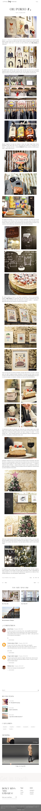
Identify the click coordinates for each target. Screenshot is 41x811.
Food (17, 12)
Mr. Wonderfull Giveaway (14, 702)
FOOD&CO (7, 577)
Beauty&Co (5, 726)
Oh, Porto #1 (24, 604)
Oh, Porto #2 (5, 604)
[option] (20, 752)
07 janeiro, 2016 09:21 (18, 629)
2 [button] (20, 768)
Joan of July (9, 650)
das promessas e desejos (8, 620)
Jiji (7, 638)
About (21, 794)
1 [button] (19, 768)
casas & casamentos (13, 709)
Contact (21, 792)
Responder (11, 640)
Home (21, 790)
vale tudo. (20, 766)
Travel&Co (13, 577)
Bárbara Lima (10, 666)
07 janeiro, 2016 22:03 (23, 656)
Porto (10, 577)
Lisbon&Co (33, 726)
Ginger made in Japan (12, 656)
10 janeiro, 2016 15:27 (19, 666)
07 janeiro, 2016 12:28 (23, 643)
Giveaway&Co (25, 726)
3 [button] (21, 768)
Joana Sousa (10, 629)
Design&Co (12, 726)
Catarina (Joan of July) (12, 643)
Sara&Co (4, 729)
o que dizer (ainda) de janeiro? (16, 716)
